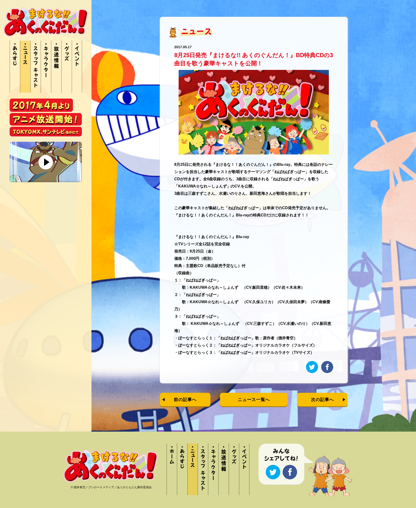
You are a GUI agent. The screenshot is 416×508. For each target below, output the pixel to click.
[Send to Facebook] (327, 372)
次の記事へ (322, 399)
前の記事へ (185, 399)
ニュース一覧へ (254, 399)
